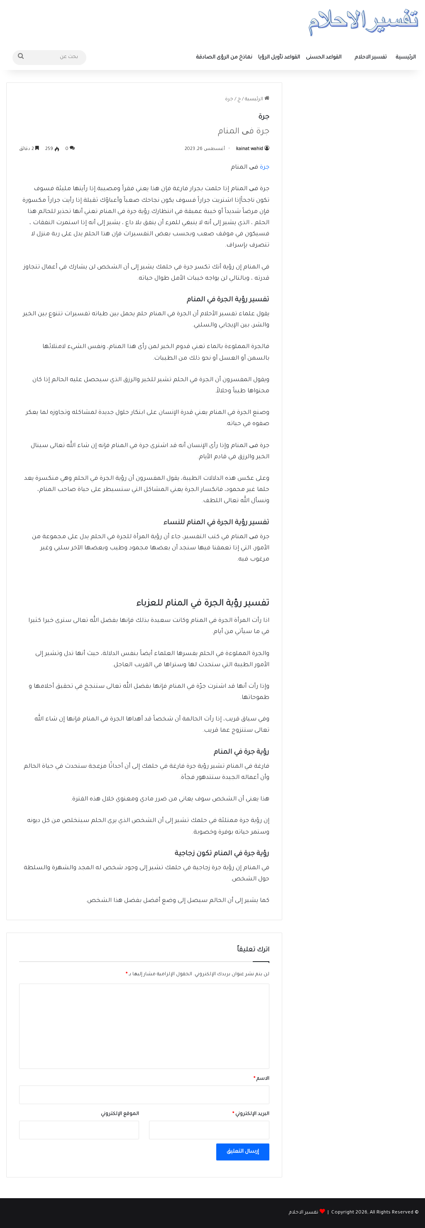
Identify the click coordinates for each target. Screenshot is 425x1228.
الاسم (261, 1079)
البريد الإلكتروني (250, 1114)
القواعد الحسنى (324, 57)
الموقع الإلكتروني (120, 1114)
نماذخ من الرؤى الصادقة (224, 57)
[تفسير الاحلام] (363, 22)
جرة (264, 167)
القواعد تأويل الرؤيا (279, 57)
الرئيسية (406, 57)
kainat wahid (249, 149)
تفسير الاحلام (371, 57)
